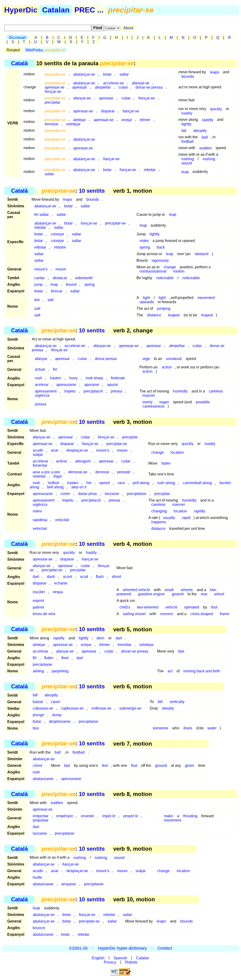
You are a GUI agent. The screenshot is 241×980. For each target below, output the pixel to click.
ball (205, 137)
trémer (145, 120)
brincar (56, 291)
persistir (123, 472)
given (189, 766)
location (177, 452)
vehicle (171, 607)
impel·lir (109, 816)
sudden (205, 148)
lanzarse (112, 494)
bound (71, 284)
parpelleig (60, 671)
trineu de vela (44, 614)
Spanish (120, 958)
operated (191, 607)
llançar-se (131, 111)
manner (148, 395)
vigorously (160, 260)
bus (36, 728)
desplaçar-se (77, 450)
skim (100, 638)
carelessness (153, 406)
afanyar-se (82, 98)
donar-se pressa (149, 87)
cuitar (123, 87)
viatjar (38, 455)
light (162, 298)
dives (187, 728)
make (144, 241)
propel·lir (130, 816)
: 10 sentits (73, 191)
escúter (39, 592)
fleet (64, 658)
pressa (116, 391)
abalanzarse (43, 779)
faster (166, 463)
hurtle (37, 877)
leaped (174, 315)
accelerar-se (74, 346)
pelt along (141, 483)
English (98, 958)
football (187, 141)
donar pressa (106, 359)
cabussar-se (43, 708)
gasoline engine (151, 594)
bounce (39, 928)
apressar (79, 87)
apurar (112, 385)
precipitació (93, 391)
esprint (38, 601)
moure (61, 269)
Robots (131, 962)
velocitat (62, 520)
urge (146, 359)
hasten (55, 378)
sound (186, 163)
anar (54, 450)
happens (158, 522)
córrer (37, 766)
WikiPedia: (45, 50)
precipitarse (136, 494)
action (167, 367)
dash (51, 577)
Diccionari (17, 38)
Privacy (110, 962)
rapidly (207, 120)
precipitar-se (115, 223)
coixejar (57, 234)
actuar (40, 369)
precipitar (52, 102)
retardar (39, 476)
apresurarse (66, 385)
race (121, 483)
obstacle (202, 254)
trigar (57, 476)
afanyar (41, 359)
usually (169, 518)
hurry (73, 378)
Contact (164, 948)
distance (154, 315)
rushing (209, 159)
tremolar (51, 124)
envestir (87, 816)
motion (179, 271)
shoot (116, 577)
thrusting (190, 816)
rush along (166, 483)
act (170, 671)
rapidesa (40, 520)
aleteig (38, 671)
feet (105, 766)
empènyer (64, 816)
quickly (216, 109)
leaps (214, 72)
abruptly (200, 130)
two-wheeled (147, 607)
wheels (187, 590)
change (170, 267)
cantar (39, 278)
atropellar (103, 87)
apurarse (91, 385)
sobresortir (84, 278)
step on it (78, 487)
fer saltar (41, 214)
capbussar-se (72, 708)
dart (36, 577)
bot (37, 300)
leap (185, 172)
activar (61, 461)
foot (214, 607)
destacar (60, 278)
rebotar (150, 169)
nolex (37, 511)
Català (19, 63)
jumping (163, 308)
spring (145, 247)
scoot (67, 577)
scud (84, 577)
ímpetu (70, 391)
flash (100, 577)
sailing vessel (134, 614)
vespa (58, 592)
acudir (38, 871)
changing (159, 511)
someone (160, 728)
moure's (41, 269)
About (128, 28)
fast (181, 651)
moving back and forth (201, 671)
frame (224, 614)
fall (183, 130)
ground (161, 766)
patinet (38, 607)
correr (65, 494)
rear (204, 594)
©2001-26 (78, 948)
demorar (102, 472)
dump (56, 715)
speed (104, 483)
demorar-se (77, 472)
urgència (42, 395)
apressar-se (83, 111)
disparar (108, 111)
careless (216, 391)
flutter (48, 658)
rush (38, 378)
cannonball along (197, 483)
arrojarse (68, 884)
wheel (219, 594)
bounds (187, 76)
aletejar (39, 645)
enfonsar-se (101, 708)
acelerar (41, 385)
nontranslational (153, 271)
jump (38, 284)
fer (55, 369)
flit (34, 658)
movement (206, 298)
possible (203, 402)
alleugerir (83, 461)
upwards (147, 302)
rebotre (60, 247)
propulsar (40, 820)
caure (55, 702)
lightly (186, 124)
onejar (126, 120)
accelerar (40, 651)
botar (107, 74)
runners (166, 614)
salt (50, 300)
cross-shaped (201, 614)
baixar (38, 702)
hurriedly (180, 391)
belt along (55, 487)
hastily (186, 113)
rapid (186, 518)
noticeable (165, 278)
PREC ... (89, 10)
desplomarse (60, 721)
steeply (168, 708)
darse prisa (87, 494)
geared (178, 594)
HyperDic (20, 10)
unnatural (174, 359)
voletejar (73, 124)
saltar (124, 74)
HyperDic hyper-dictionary (122, 948)
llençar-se (53, 91)
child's (125, 607)
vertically (177, 702)
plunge (38, 715)
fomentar (40, 465)
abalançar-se (84, 74)
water (212, 728)
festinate (118, 378)
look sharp (94, 378)
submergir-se (130, 708)
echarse (61, 583)
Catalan (56, 10)
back (161, 247)
